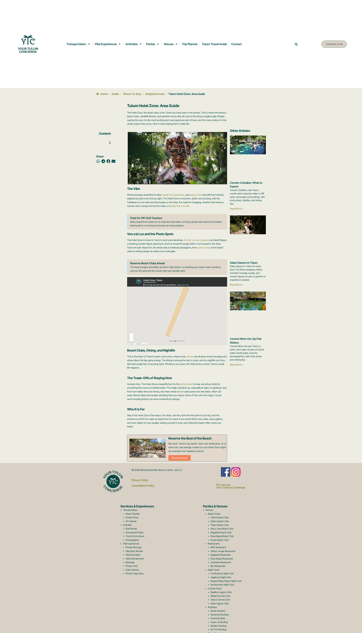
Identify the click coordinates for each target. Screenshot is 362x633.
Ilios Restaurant (218, 566)
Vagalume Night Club (221, 577)
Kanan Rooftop (218, 610)
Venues (169, 44)
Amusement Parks (135, 532)
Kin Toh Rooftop (219, 629)
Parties (150, 44)
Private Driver (132, 517)
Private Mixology (134, 547)
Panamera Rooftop (220, 614)
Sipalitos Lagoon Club (221, 592)
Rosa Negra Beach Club (222, 536)
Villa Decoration (133, 554)
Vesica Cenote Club (220, 599)
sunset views (203, 247)
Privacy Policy (140, 480)
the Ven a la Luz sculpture (196, 240)
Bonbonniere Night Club (222, 584)
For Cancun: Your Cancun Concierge (230, 486)
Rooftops (212, 607)
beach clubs (196, 194)
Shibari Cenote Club (220, 596)
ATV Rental (131, 521)
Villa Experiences (106, 44)
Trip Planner (190, 44)
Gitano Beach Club (220, 521)
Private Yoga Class (135, 573)
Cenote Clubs (215, 588)
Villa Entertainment (135, 558)
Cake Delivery (132, 569)
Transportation (76, 44)
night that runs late (180, 206)
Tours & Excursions (135, 536)
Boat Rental (131, 528)
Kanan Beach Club (220, 540)
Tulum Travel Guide (214, 44)
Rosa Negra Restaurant (222, 558)
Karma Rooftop (218, 618)
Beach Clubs (214, 513)
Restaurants (214, 543)
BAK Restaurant (218, 547)
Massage (130, 562)
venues (190, 356)
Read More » (236, 208)
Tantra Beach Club (220, 517)
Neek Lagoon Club (220, 603)
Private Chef (132, 566)
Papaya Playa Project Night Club (226, 581)
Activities (131, 44)
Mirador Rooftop (218, 625)
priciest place (186, 384)
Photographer (132, 540)
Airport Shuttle (133, 513)
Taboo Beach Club (220, 525)
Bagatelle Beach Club (221, 532)
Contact (236, 44)
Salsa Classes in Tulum (244, 262)
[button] (98, 161)
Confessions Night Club (222, 573)
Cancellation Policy (143, 485)
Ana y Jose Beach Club (222, 528)
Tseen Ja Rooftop (219, 622)
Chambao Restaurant (221, 562)
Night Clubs (213, 569)
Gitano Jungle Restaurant (223, 551)
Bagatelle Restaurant (221, 554)
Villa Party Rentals (134, 551)
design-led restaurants (173, 194)
